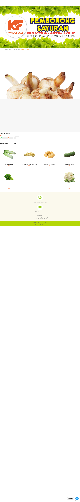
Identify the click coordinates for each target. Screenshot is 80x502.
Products (6, 49)
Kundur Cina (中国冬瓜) (69, 164)
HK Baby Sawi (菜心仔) (9, 187)
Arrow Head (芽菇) (25, 49)
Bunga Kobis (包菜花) (69, 187)
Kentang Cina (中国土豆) (49, 164)
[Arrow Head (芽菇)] (40, 92)
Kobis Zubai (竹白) (9, 164)
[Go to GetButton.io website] (77, 500)
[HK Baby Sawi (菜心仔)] (9, 177)
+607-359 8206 (44, 202)
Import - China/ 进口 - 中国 (15, 49)
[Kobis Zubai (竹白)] (9, 154)
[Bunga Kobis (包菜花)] (69, 177)
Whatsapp (4, 137)
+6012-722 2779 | (36, 202)
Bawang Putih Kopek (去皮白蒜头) (29, 164)
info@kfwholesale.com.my (40, 211)
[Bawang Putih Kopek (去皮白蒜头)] (29, 154)
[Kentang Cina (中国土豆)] (49, 154)
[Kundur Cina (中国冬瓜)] (69, 154)
